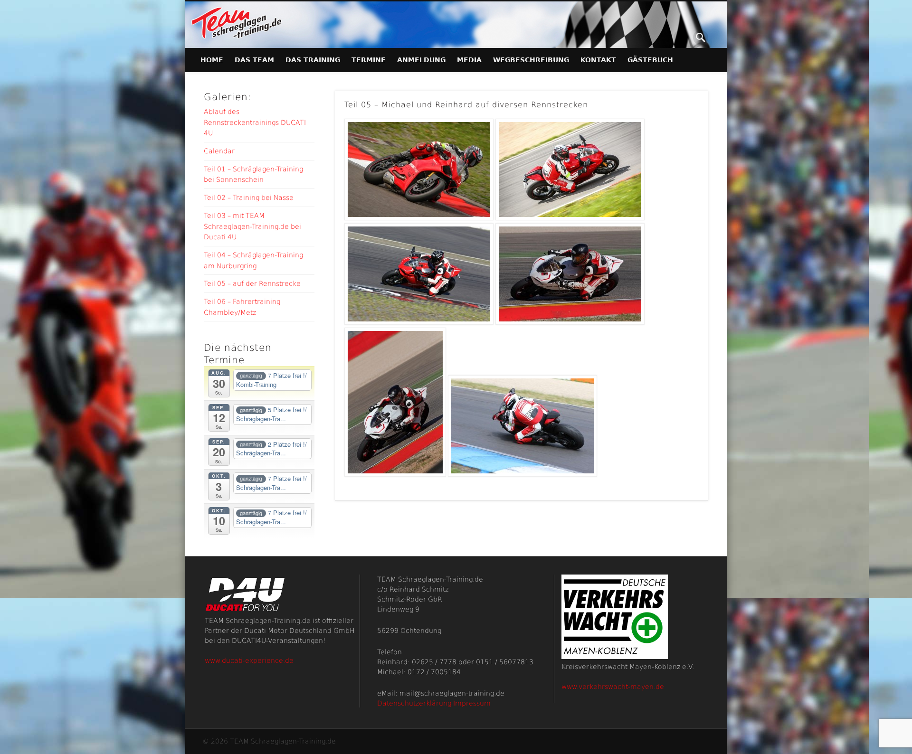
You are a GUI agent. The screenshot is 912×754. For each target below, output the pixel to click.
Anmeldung (421, 60)
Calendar (219, 151)
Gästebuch (650, 60)
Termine (369, 60)
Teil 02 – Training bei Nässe (249, 197)
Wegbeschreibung (531, 60)
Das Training (312, 60)
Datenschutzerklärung (414, 703)
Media (469, 60)
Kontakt (598, 60)
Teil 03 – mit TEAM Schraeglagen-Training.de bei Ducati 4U (252, 226)
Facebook (681, 37)
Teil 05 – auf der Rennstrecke (252, 283)
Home (211, 60)
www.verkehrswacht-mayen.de (612, 686)
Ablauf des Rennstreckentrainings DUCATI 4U (255, 122)
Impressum (472, 703)
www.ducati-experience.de (249, 660)
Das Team (254, 60)
